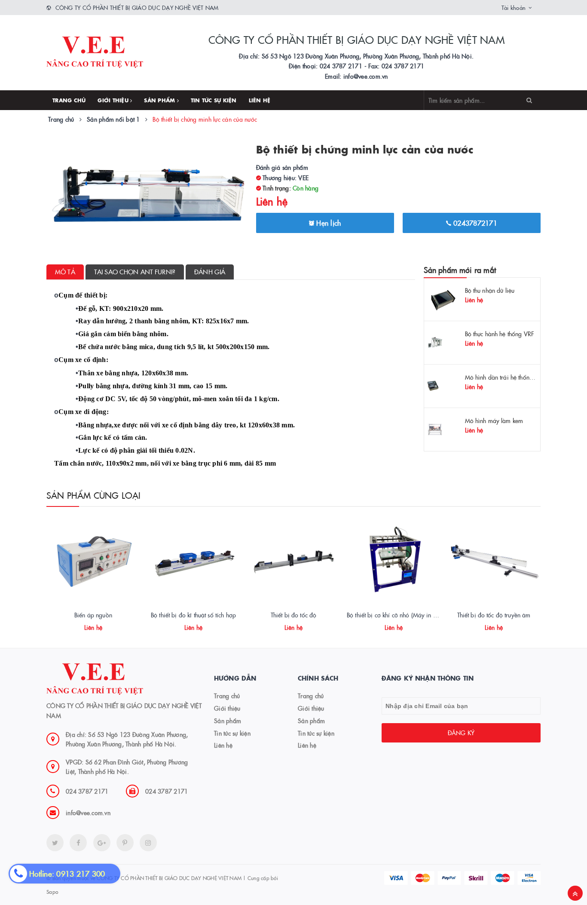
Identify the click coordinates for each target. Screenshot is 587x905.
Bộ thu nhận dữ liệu (490, 290)
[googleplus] (101, 842)
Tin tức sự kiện (214, 100)
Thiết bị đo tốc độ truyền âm (494, 614)
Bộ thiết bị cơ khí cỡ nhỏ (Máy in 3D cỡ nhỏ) (404, 614)
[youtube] (125, 842)
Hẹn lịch (327, 222)
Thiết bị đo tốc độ (294, 614)
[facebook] (78, 842)
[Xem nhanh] (102, 624)
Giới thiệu (114, 100)
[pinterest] (148, 842)
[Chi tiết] (81, 624)
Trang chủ (69, 100)
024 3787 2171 (87, 791)
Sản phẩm (160, 100)
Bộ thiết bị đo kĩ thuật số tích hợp (193, 614)
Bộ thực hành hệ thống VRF (500, 333)
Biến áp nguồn (93, 614)
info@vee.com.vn (88, 812)
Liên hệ (260, 100)
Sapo (52, 891)
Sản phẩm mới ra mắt (460, 269)
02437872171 (474, 222)
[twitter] (55, 842)
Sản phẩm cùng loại (93, 495)
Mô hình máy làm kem (494, 420)
